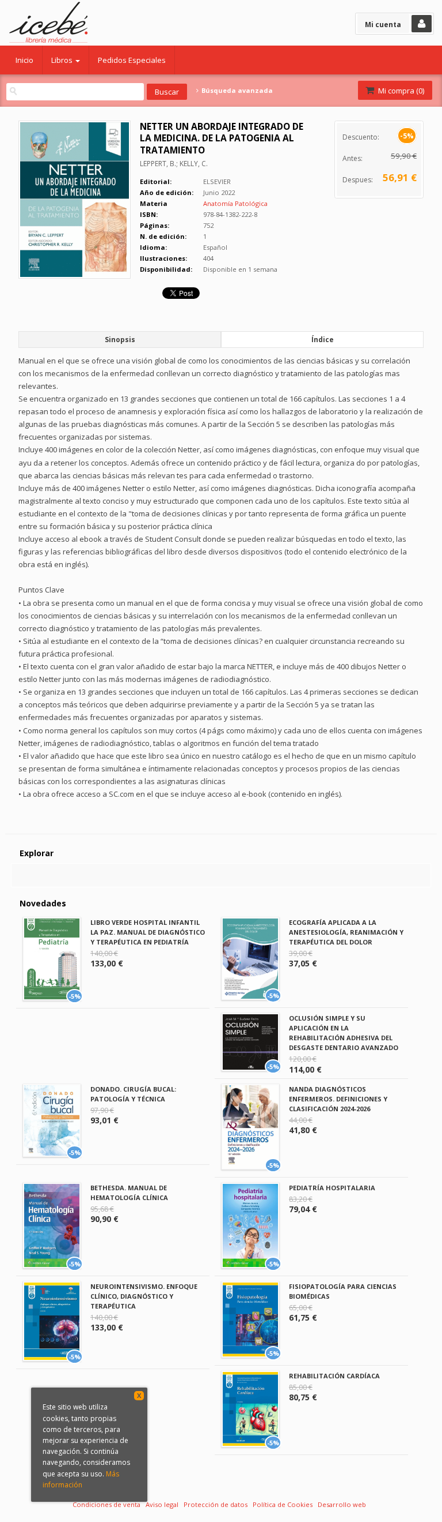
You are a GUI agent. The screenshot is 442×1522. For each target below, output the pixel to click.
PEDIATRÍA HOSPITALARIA (332, 1187)
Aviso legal (162, 1504)
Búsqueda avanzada (236, 90)
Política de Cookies (283, 1504)
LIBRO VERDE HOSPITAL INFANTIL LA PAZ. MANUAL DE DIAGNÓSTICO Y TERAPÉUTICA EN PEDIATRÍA (147, 932)
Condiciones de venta (106, 1504)
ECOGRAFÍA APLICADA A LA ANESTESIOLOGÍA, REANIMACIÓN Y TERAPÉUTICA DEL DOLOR (346, 932)
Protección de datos (215, 1504)
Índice (322, 339)
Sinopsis (120, 339)
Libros (62, 60)
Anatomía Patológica (235, 203)
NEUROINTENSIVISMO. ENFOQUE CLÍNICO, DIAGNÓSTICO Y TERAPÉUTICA (143, 1296)
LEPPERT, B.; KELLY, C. (174, 163)
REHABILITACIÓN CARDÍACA (334, 1375)
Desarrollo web (342, 1504)
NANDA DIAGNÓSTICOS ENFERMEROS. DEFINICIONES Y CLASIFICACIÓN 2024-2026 (338, 1099)
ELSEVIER (217, 181)
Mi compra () (400, 90)
